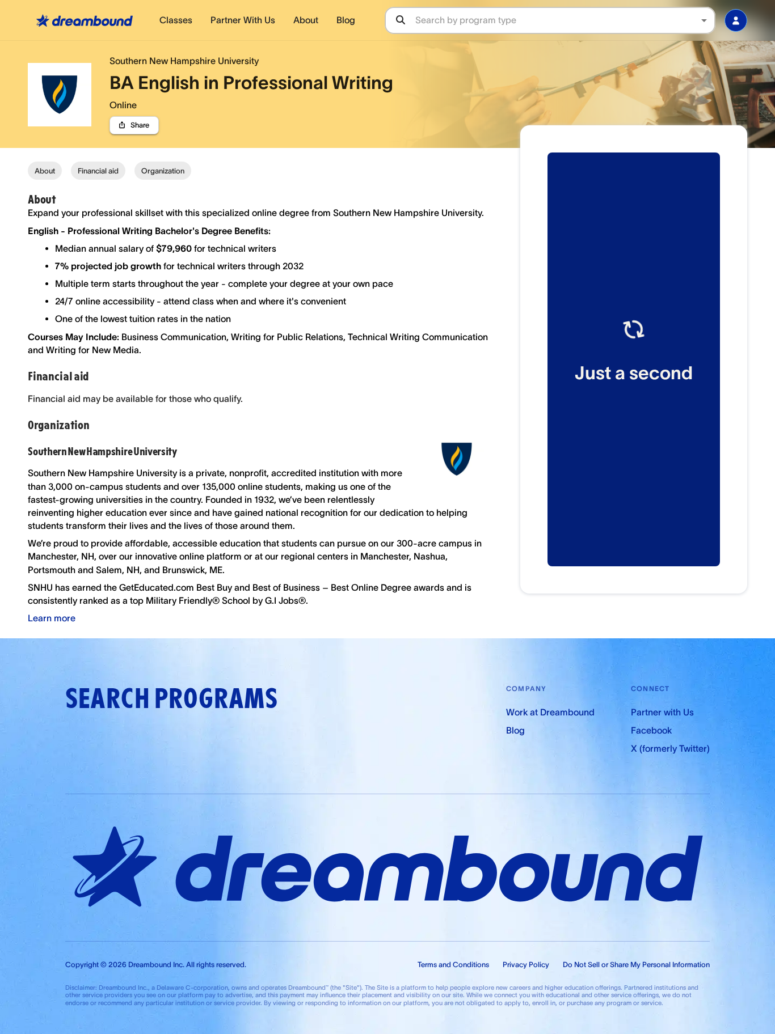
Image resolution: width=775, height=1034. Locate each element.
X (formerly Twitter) (670, 748)
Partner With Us (242, 20)
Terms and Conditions (453, 964)
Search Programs (171, 699)
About (305, 20)
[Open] (704, 20)
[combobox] (564, 20)
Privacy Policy (526, 964)
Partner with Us (662, 712)
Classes (175, 20)
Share (139, 125)
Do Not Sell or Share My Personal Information (636, 964)
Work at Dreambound (550, 712)
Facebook (651, 730)
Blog (345, 20)
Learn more (51, 618)
